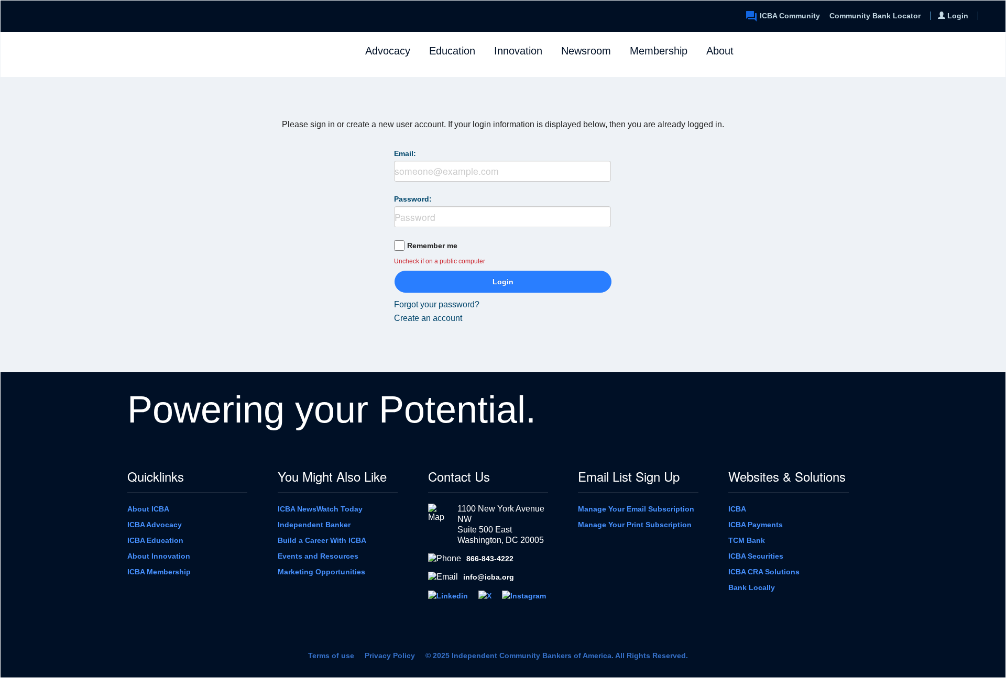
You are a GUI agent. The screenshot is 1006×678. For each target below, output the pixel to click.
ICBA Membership (159, 572)
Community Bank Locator (875, 16)
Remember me (432, 245)
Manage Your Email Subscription (636, 509)
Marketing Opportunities (321, 572)
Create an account (428, 318)
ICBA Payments (755, 524)
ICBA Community (790, 16)
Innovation (518, 51)
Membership (658, 51)
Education (452, 51)
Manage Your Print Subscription (635, 524)
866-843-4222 (489, 558)
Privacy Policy (390, 655)
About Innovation (158, 556)
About (720, 51)
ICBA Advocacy (154, 524)
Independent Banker (314, 524)
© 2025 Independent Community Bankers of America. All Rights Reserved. (556, 655)
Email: (405, 153)
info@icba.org (488, 577)
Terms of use (331, 655)
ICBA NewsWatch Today (320, 509)
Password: (413, 199)
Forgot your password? (436, 304)
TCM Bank (746, 540)
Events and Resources (318, 556)
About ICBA (148, 509)
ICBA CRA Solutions (764, 572)
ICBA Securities (755, 556)
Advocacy (387, 51)
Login (503, 281)
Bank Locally (751, 587)
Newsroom (586, 51)
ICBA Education (155, 540)
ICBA (737, 509)
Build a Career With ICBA (322, 540)
